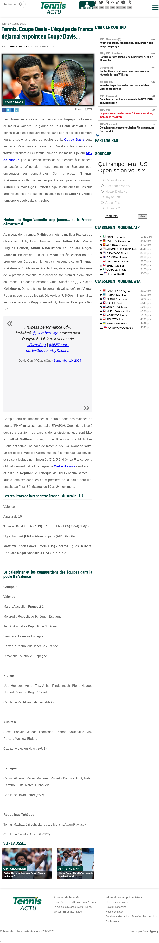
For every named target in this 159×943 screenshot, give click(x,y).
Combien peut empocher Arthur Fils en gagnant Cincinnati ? (127, 128)
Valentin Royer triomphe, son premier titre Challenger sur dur (127, 85)
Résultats (111, 216)
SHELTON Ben (115, 265)
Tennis (5, 23)
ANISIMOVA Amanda (120, 327)
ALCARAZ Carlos (116, 245)
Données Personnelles (144, 916)
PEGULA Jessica (116, 299)
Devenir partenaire (116, 906)
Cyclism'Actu (113, 921)
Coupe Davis (19, 23)
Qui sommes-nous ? (117, 902)
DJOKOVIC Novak (117, 253)
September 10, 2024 (67, 360)
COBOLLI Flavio (116, 269)
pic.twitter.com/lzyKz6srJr (48, 350)
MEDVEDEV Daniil (117, 261)
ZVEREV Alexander (118, 241)
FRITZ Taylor (116, 273)
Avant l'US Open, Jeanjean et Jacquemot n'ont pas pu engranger (127, 43)
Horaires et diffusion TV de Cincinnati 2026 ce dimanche (127, 57)
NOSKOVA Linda (116, 315)
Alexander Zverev (117, 186)
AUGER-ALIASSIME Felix (121, 249)
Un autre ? (112, 208)
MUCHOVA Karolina (118, 311)
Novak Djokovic (116, 191)
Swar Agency (150, 931)
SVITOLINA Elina (116, 323)
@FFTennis (59, 344)
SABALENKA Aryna (118, 291)
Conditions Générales (118, 916)
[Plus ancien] (98, 135)
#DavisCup (36, 344)
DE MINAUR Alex (116, 257)
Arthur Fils (112, 202)
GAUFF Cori (114, 303)
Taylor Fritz (113, 197)
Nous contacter (114, 911)
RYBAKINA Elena (116, 295)
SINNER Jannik (115, 237)
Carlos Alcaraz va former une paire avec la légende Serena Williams (127, 71)
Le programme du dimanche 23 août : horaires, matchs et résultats (127, 113)
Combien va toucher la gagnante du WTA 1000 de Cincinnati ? (127, 99)
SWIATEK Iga (114, 319)
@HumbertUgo (45, 333)
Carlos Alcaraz (64, 466)
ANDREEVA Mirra (117, 307)
